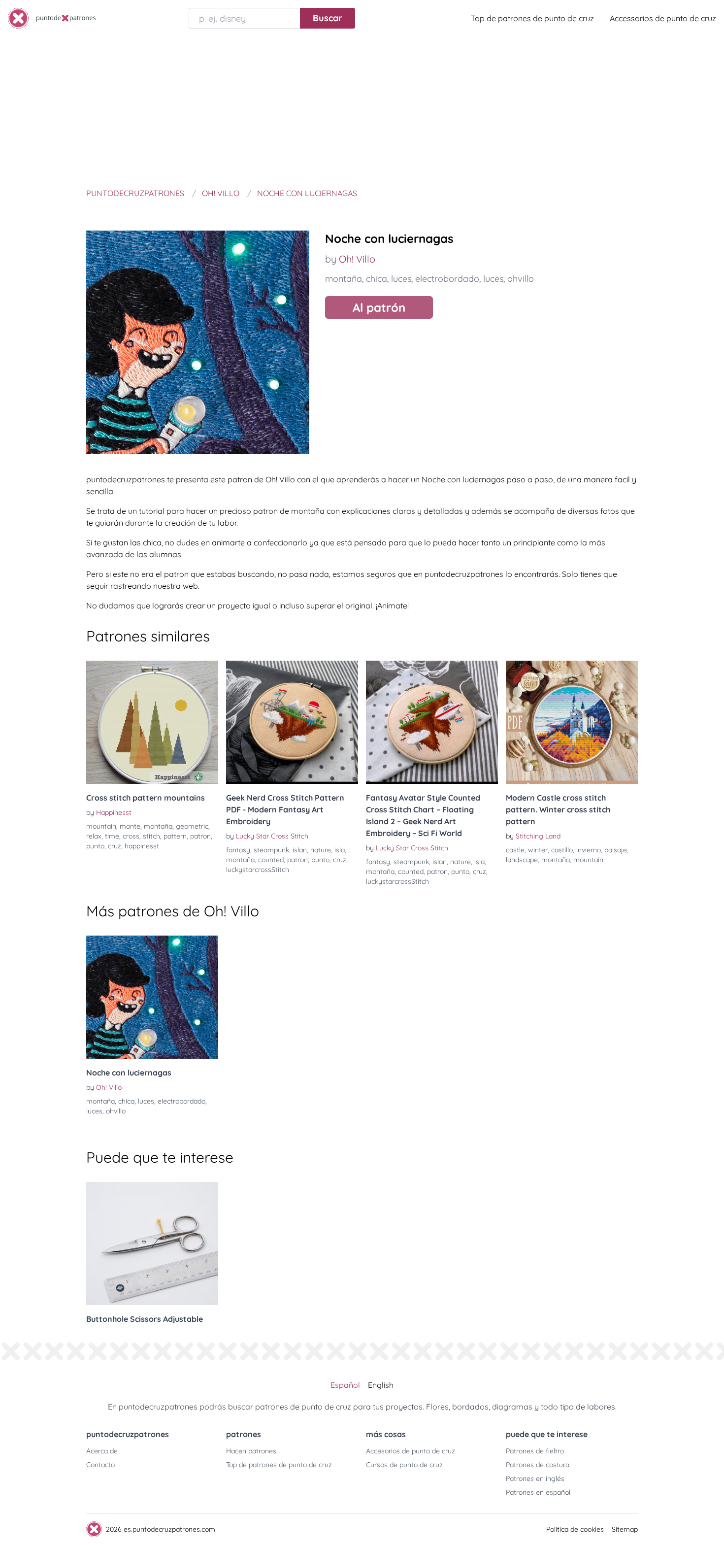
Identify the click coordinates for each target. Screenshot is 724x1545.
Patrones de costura (537, 1464)
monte (130, 826)
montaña (343, 278)
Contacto (100, 1464)
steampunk (271, 849)
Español (345, 1385)
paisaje (615, 849)
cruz (114, 845)
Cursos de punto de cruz (404, 1464)
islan (300, 849)
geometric (192, 826)
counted (271, 859)
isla (339, 849)
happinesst (142, 845)
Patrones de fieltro (535, 1450)
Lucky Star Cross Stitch (272, 836)
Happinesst (114, 812)
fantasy (238, 849)
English (381, 1385)
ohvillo (520, 278)
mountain (101, 826)
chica (376, 278)
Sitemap (625, 1529)
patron (200, 836)
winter (538, 849)
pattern (175, 836)
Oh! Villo (357, 259)
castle (515, 849)
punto (95, 845)
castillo (562, 849)
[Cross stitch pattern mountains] (152, 722)
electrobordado (447, 278)
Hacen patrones (251, 1450)
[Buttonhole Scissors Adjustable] (152, 1243)
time (112, 836)
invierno (588, 849)
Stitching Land (538, 836)
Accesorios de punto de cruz (410, 1450)
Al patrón (379, 307)
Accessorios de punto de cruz (663, 18)
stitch (151, 836)
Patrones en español (538, 1492)
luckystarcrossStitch (257, 869)
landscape (522, 859)
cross (131, 836)
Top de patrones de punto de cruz (532, 18)
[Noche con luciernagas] (152, 997)
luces (401, 278)
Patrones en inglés (535, 1478)
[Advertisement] (362, 110)
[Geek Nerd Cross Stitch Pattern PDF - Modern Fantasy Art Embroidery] (292, 722)
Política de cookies (575, 1529)
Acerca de (102, 1450)
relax (93, 836)
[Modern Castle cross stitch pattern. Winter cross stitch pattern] (572, 722)
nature (320, 849)
